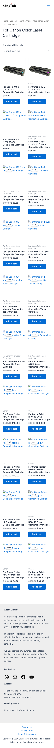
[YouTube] (31, 677)
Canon (13, 21)
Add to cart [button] (11, 101)
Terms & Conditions (27, 734)
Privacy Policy (27, 730)
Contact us (27, 727)
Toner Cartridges (24, 21)
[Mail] (14, 677)
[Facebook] (23, 677)
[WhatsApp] (6, 677)
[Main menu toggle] (48, 5)
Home (5, 21)
